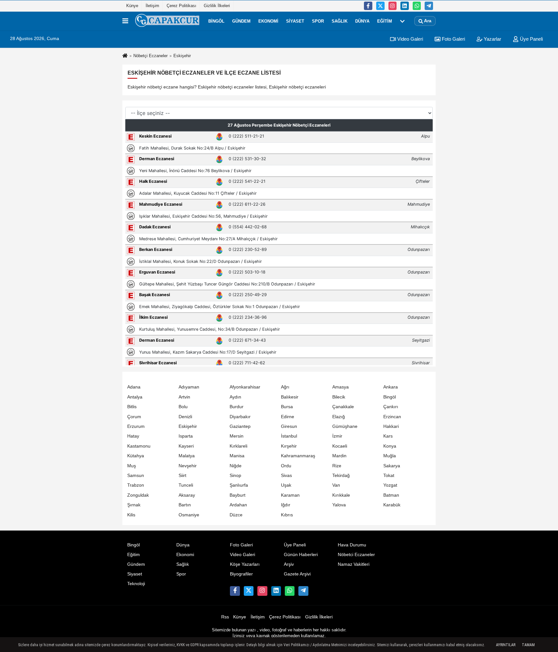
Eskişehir (188, 426)
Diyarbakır (240, 416)
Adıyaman (189, 387)
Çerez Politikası (181, 5)
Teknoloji (136, 583)
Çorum (134, 416)
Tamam (528, 645)
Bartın (185, 504)
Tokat (388, 475)
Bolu (183, 406)
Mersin (236, 436)
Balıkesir (289, 397)
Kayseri (186, 446)
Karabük (391, 504)
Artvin (184, 397)
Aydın (235, 397)
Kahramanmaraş (298, 455)
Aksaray (187, 495)
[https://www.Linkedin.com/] (404, 6)
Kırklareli (238, 446)
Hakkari (391, 426)
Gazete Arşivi (297, 574)
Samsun (135, 475)
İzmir (337, 436)
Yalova (339, 504)
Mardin (339, 455)
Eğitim (384, 20)
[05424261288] (417, 6)
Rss (225, 617)
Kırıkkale (341, 495)
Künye (132, 5)
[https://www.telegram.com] (429, 6)
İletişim (152, 5)
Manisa (237, 455)
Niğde (236, 465)
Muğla (389, 455)
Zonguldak (138, 495)
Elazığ (338, 416)
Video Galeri (409, 39)
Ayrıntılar (505, 645)
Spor (318, 20)
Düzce (236, 514)
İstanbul (289, 436)
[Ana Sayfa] (125, 56)
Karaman (290, 495)
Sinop (235, 475)
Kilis (131, 514)
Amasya (340, 387)
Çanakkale (343, 406)
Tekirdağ (341, 475)
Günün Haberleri (301, 554)
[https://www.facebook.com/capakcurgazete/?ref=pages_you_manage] (368, 6)
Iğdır (285, 504)
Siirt (182, 475)
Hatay (133, 436)
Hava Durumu (352, 545)
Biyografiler (241, 574)
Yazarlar (491, 39)
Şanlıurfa (239, 485)
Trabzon (135, 485)
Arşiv (289, 564)
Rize (336, 465)
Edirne (287, 416)
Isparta (186, 436)
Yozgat (390, 485)
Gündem (241, 20)
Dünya (362, 20)
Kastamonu (138, 446)
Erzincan (392, 416)
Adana (133, 387)
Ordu (286, 465)
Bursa (287, 406)
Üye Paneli (531, 39)
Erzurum (136, 426)
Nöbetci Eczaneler (356, 554)
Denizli (185, 416)
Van (336, 485)
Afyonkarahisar (245, 387)
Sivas (286, 475)
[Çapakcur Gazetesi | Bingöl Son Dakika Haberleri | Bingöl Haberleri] (167, 21)
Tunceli (186, 485)
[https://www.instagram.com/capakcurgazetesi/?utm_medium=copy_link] (392, 6)
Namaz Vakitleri (353, 564)
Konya (389, 446)
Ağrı (285, 387)
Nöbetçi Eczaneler (150, 55)
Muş (131, 465)
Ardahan (238, 504)
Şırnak (133, 504)
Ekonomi (268, 20)
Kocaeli (339, 446)
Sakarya (391, 465)
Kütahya (135, 455)
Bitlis (132, 406)
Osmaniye (189, 514)
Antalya (134, 397)
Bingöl (216, 20)
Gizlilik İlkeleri (217, 5)
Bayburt (237, 495)
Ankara (390, 387)
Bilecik (338, 397)
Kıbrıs (287, 514)
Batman (391, 495)
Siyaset (295, 20)
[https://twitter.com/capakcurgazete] (380, 6)
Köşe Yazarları (245, 564)
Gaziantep (240, 426)
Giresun (289, 426)
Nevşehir (188, 465)
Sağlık (339, 20)
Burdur (236, 406)
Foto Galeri (452, 39)
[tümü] (402, 21)
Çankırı (390, 406)
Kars (388, 436)
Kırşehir (289, 446)
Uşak (286, 485)
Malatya (187, 455)
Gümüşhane (344, 426)
